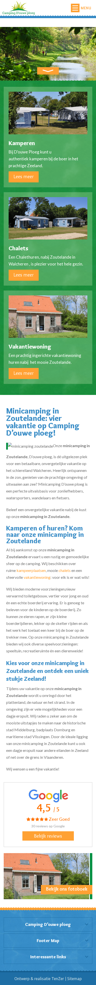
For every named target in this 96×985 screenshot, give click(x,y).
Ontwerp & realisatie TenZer (39, 978)
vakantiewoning (37, 577)
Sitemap (74, 978)
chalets (65, 570)
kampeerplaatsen (31, 570)
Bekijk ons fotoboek (66, 889)
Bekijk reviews (48, 836)
